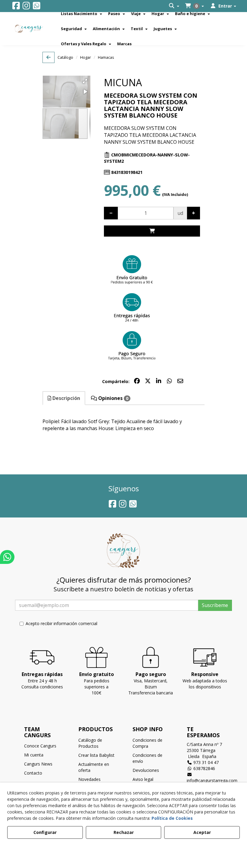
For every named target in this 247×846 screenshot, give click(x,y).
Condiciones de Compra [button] (147, 743)
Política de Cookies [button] (172, 818)
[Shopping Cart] (152, 231)
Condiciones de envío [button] (147, 758)
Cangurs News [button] (38, 764)
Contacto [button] (33, 773)
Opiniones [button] (112, 398)
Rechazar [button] (124, 832)
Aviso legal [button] (143, 779)
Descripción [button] (65, 398)
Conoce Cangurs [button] (40, 746)
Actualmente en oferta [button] (93, 767)
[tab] (64, 398)
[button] (16, 7)
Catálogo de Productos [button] (90, 743)
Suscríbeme (215, 605)
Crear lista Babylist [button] (96, 755)
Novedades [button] (89, 779)
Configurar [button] (45, 832)
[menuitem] (174, 6)
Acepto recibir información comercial (61, 623)
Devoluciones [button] (146, 770)
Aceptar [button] (202, 832)
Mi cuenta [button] (33, 755)
